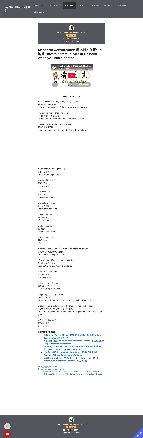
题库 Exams (108, 5)
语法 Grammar (39, 5)
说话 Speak (69, 5)
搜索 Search (39, 12)
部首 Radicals (55, 5)
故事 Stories (82, 5)
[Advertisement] (72, 90)
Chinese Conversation (49, 369)
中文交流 (61, 369)
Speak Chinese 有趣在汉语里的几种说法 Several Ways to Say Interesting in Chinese (71, 374)
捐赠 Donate (122, 5)
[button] (7, 434)
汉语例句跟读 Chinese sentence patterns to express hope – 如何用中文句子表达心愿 (71, 371)
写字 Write (96, 5)
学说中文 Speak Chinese (50, 367)
